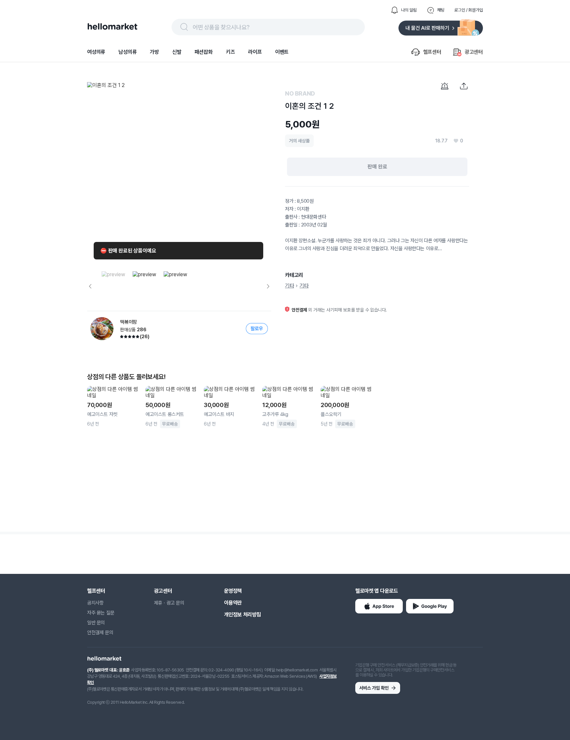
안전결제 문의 (100, 633)
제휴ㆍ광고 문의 (169, 603)
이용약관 (233, 603)
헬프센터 (96, 591)
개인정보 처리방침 (242, 614)
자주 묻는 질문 (100, 613)
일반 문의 (96, 623)
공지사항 (95, 603)
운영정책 (233, 591)
